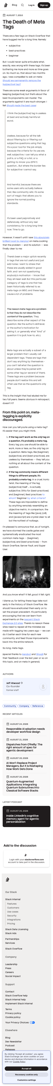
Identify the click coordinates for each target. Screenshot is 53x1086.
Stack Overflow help (16, 995)
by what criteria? (36, 498)
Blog (7, 1037)
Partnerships (12, 939)
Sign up (44, 5)
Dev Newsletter (13, 1041)
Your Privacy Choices (17, 1022)
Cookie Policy (19, 1061)
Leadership (11, 964)
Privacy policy (13, 1013)
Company (24, 706)
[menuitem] (22, 5)
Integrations (13, 919)
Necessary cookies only (26, 1074)
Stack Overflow (13, 948)
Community (10, 706)
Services (10, 943)
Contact (9, 991)
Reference (37, 706)
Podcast (10, 1045)
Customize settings (26, 1080)
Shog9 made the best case (21, 105)
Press (8, 968)
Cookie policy (12, 1017)
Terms (8, 1009)
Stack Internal (12, 899)
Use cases (12, 911)
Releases (10, 1049)
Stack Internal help (15, 999)
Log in (31, 5)
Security (11, 915)
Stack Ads (10, 933)
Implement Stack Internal (19, 1003)
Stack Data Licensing (16, 929)
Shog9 (39, 654)
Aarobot (26, 654)
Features (11, 903)
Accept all (26, 1068)
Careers (9, 972)
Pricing (11, 923)
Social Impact (13, 976)
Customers (13, 907)
